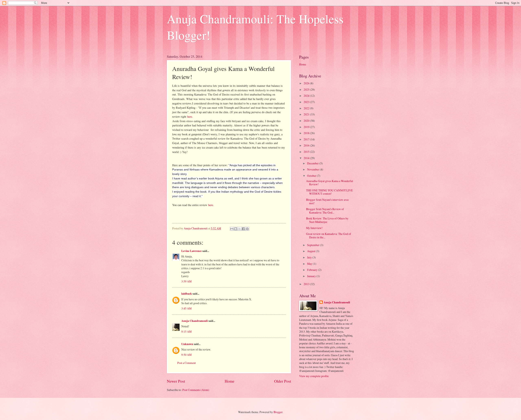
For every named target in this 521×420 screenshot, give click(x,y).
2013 (307, 284)
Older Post (282, 381)
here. (190, 116)
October (312, 176)
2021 (307, 114)
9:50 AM (186, 355)
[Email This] (232, 229)
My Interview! (314, 228)
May (310, 264)
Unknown (187, 344)
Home (229, 381)
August (311, 251)
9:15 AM (186, 331)
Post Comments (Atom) (195, 390)
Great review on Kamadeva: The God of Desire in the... (328, 235)
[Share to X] (240, 229)
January (311, 276)
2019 (307, 127)
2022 (307, 108)
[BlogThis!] (236, 229)
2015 (307, 152)
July (309, 257)
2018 (307, 133)
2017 (307, 139)
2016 (307, 145)
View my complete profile (314, 376)
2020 (307, 121)
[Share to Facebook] (243, 229)
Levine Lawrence (191, 251)
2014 (307, 158)
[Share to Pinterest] (247, 229)
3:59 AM (186, 281)
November (313, 169)
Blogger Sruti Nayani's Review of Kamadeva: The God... (325, 210)
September (313, 245)
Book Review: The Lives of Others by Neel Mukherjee (327, 220)
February (312, 270)
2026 (307, 83)
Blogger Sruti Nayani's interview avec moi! (327, 201)
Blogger (278, 412)
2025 (307, 89)
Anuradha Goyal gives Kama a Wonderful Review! (329, 182)
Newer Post (176, 381)
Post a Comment (186, 363)
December (313, 163)
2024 (307, 96)
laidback (186, 294)
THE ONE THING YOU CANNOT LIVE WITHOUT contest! (329, 192)
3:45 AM (186, 308)
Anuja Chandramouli (194, 321)
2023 (307, 102)
